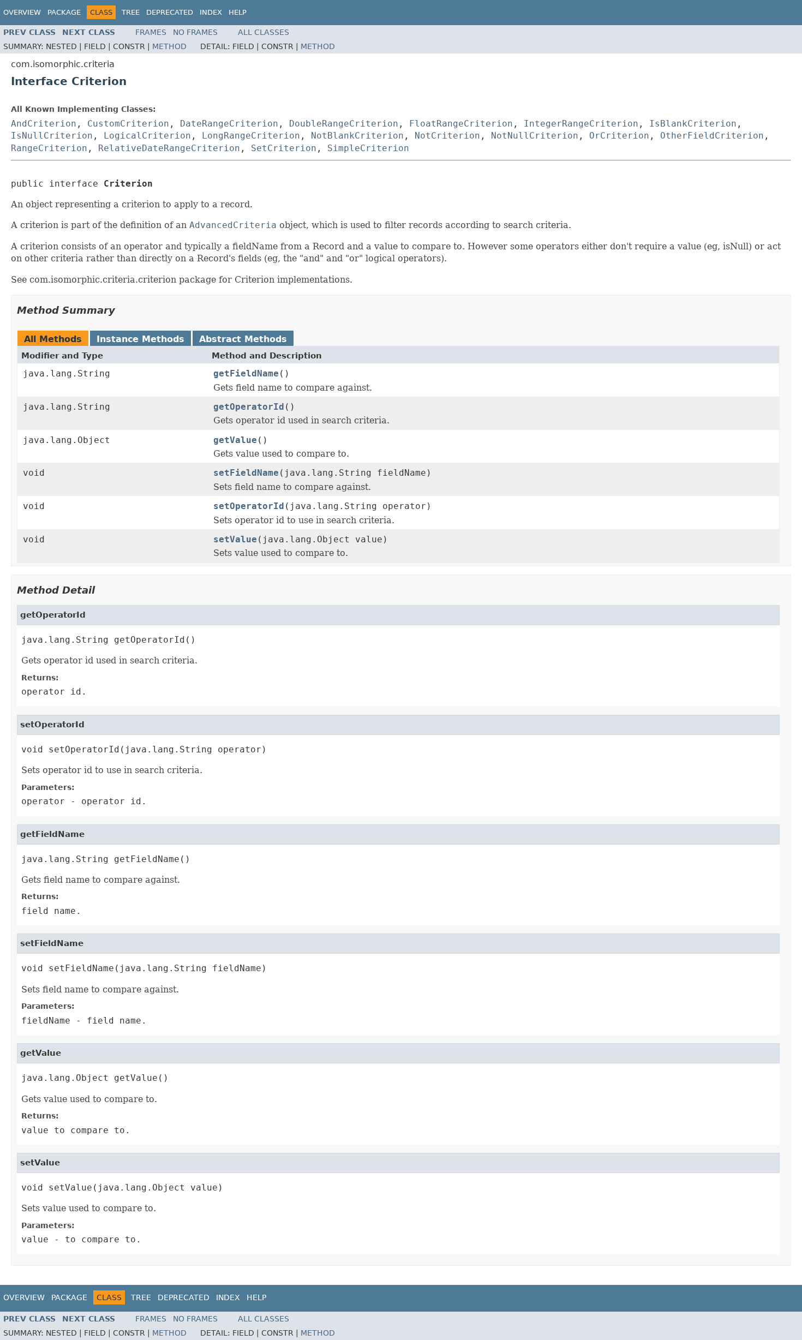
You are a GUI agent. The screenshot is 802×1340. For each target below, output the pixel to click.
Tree (131, 12)
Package (64, 12)
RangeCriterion (49, 148)
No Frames (195, 32)
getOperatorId (248, 407)
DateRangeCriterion (229, 123)
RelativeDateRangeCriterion (169, 148)
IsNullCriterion (52, 135)
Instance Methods (140, 339)
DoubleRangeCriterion (343, 123)
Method (169, 46)
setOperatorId (248, 506)
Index (211, 12)
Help (238, 12)
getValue (235, 440)
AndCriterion (43, 123)
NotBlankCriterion (357, 135)
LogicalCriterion (147, 135)
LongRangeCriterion (251, 135)
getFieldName (246, 373)
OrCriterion (619, 135)
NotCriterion (447, 135)
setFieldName (246, 473)
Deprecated (169, 12)
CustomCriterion (128, 123)
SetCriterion (283, 148)
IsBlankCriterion (693, 123)
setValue (235, 539)
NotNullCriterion (534, 135)
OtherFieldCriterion (712, 135)
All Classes (263, 32)
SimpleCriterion (368, 148)
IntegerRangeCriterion (581, 123)
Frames (150, 32)
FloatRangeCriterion (461, 123)
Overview (22, 12)
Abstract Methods (243, 339)
